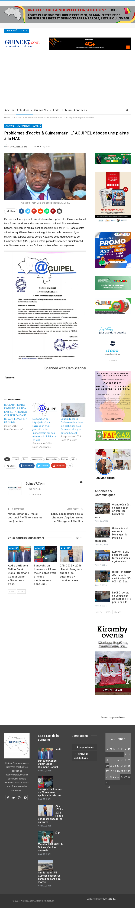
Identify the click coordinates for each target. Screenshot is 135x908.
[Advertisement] (67, 79)
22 (125, 771)
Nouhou (64, 459)
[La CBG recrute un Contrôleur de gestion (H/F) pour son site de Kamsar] (102, 596)
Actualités (23, 110)
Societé (37, 126)
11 (111, 765)
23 (129, 771)
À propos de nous (85, 747)
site (73, 459)
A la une (9, 126)
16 (129, 765)
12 (114, 765)
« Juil (107, 787)
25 (111, 776)
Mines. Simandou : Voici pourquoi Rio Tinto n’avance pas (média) (25, 517)
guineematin (37, 459)
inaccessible (51, 459)
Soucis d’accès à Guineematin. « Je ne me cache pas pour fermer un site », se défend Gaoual (72, 425)
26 (114, 776)
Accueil (9, 110)
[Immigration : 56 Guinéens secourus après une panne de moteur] (45, 865)
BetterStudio (109, 899)
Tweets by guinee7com (113, 717)
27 (118, 776)
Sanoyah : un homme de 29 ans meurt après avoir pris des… (50, 792)
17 (107, 771)
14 (121, 765)
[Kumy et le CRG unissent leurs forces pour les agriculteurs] (102, 555)
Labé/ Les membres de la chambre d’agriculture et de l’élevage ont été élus (67, 517)
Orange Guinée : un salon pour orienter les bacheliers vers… (113, 511)
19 (114, 771)
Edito (56, 110)
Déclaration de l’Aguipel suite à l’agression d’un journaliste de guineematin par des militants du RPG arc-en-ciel (44, 429)
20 (118, 771)
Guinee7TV (41, 110)
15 (125, 765)
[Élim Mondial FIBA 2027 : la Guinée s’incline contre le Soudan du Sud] (45, 837)
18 (111, 771)
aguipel (15, 459)
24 (107, 776)
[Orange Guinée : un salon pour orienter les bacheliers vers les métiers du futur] (102, 508)
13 (118, 765)
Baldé (25, 459)
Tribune (67, 110)
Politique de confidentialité (81, 756)
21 (121, 771)
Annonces (80, 110)
